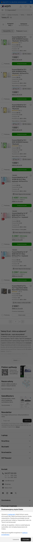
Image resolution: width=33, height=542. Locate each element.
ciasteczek (11, 514)
